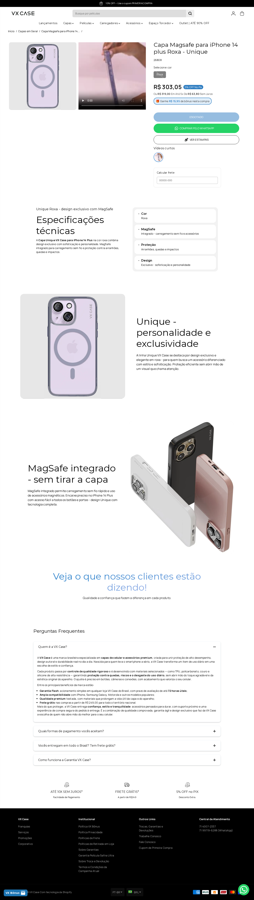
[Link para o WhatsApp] (243, 889)
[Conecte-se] (233, 13)
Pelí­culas (86, 23)
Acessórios (133, 23)
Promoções (25, 838)
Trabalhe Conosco (150, 836)
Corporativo (25, 844)
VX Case (34, 892)
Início (11, 31)
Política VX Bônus (89, 826)
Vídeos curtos (164, 148)
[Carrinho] (242, 13)
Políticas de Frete (89, 838)
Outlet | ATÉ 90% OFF (194, 23)
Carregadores (109, 23)
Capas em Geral (28, 31)
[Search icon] (190, 13)
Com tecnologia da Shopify (56, 892)
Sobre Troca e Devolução (93, 861)
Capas (67, 23)
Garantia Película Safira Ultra (96, 855)
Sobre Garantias (88, 849)
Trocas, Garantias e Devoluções (151, 828)
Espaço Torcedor (160, 23)
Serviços (23, 832)
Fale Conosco (147, 842)
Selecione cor (163, 67)
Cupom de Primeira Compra (156, 847)
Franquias (24, 826)
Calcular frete (166, 172)
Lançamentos (48, 23)
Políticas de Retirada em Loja (96, 844)
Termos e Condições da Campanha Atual (92, 869)
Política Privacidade (90, 832)
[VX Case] (23, 13)
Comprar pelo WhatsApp (197, 128)
